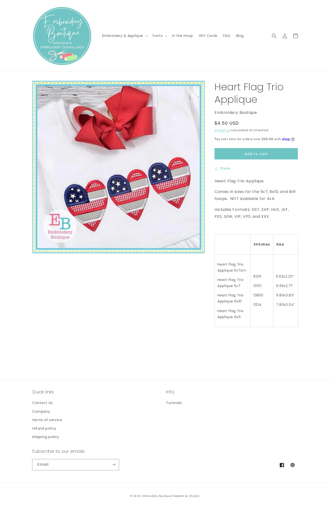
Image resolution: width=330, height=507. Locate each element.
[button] (124, 36)
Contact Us (42, 402)
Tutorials (174, 402)
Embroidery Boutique (156, 496)
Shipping (222, 130)
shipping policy (45, 436)
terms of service (47, 420)
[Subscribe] (113, 464)
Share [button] (225, 168)
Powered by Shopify (186, 496)
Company (41, 411)
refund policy (44, 428)
